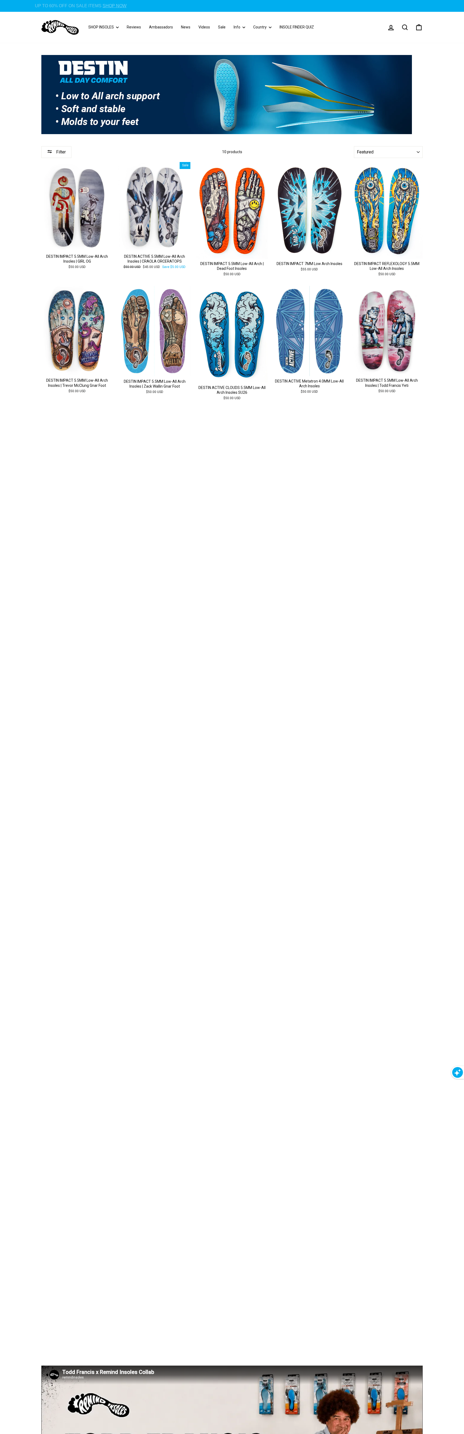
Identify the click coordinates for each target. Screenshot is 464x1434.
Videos (204, 27)
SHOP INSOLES (101, 27)
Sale (222, 27)
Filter (60, 152)
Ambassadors (161, 27)
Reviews (134, 27)
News (185, 27)
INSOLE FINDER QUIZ (297, 27)
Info (237, 27)
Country (260, 27)
